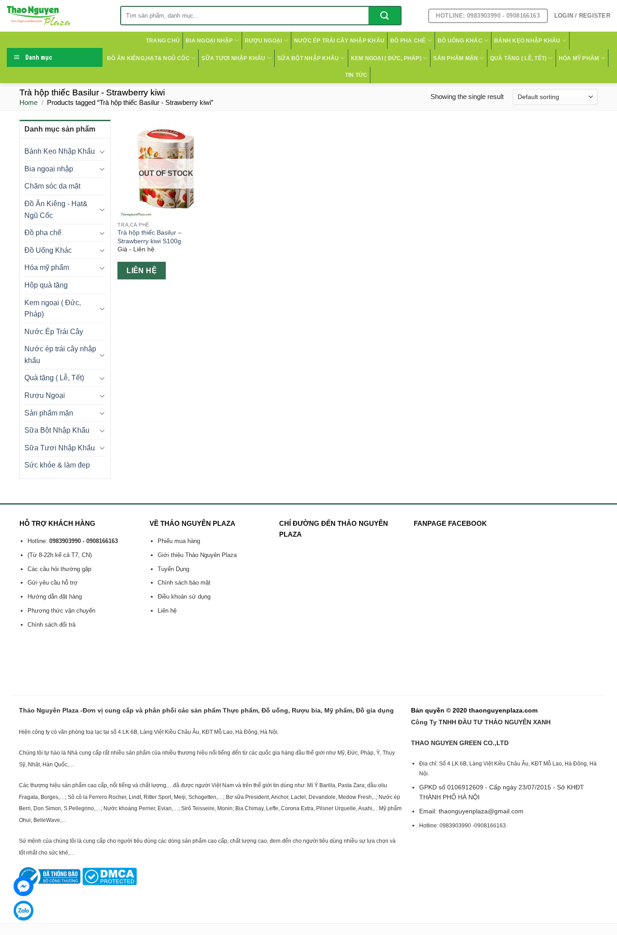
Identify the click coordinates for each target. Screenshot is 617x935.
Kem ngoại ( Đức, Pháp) (386, 58)
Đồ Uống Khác (460, 41)
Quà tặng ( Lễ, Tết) (518, 58)
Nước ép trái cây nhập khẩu (339, 41)
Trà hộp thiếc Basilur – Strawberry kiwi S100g (149, 237)
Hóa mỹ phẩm (579, 58)
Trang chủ (163, 41)
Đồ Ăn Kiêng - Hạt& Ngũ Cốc (56, 209)
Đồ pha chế (407, 41)
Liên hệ (141, 270)
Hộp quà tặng (46, 285)
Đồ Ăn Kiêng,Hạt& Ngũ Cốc (148, 58)
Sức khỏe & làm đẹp (57, 465)
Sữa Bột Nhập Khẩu (308, 58)
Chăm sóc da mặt (52, 186)
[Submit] (385, 15)
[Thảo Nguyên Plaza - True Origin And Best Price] (57, 16)
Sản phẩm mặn (455, 58)
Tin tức (356, 75)
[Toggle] (102, 151)
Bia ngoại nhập (209, 41)
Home (28, 102)
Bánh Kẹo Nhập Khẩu (527, 41)
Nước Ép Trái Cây (53, 331)
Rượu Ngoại (263, 41)
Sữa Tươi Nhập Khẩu (233, 58)
